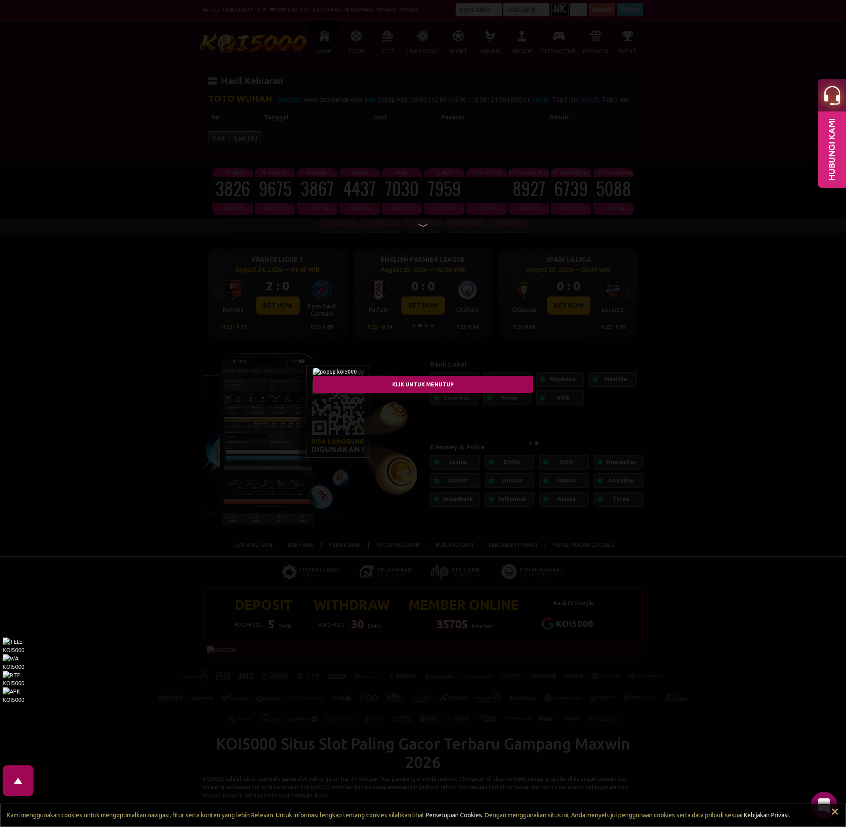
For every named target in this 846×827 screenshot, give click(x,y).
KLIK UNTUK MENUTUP (423, 384)
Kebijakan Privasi (766, 815)
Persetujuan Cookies (454, 815)
